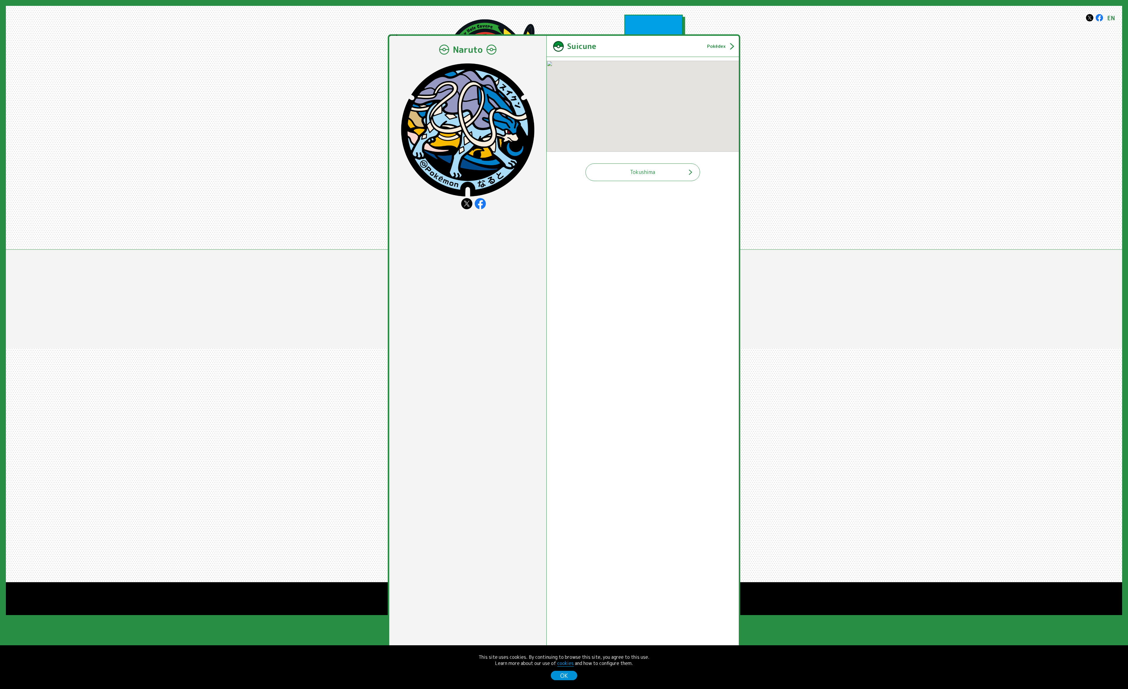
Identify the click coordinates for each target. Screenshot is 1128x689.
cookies (565, 663)
